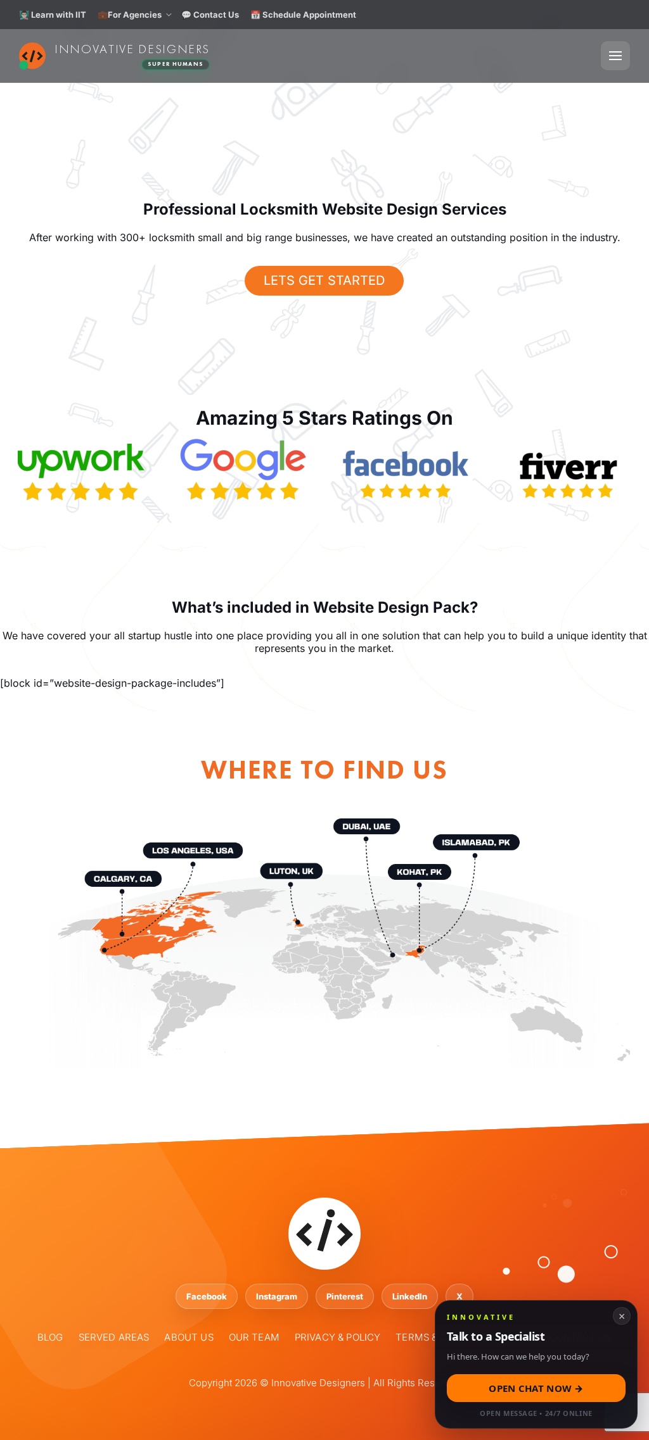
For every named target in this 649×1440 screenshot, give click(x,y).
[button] (536, 1364)
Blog (50, 1337)
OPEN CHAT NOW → (536, 1388)
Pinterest (344, 1296)
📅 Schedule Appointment (303, 14)
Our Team (254, 1337)
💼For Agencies (130, 14)
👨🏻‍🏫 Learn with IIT (52, 14)
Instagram (276, 1296)
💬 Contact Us (210, 14)
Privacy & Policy (337, 1337)
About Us (188, 1337)
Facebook (206, 1296)
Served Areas (114, 1337)
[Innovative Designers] (114, 56)
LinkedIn (409, 1296)
